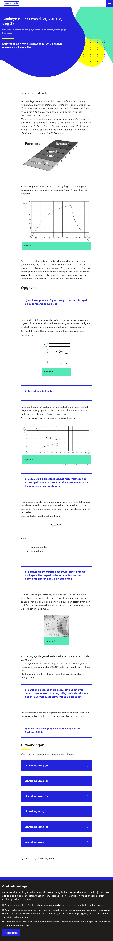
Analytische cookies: (56, 913)
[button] (109, 3)
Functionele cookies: (55, 905)
